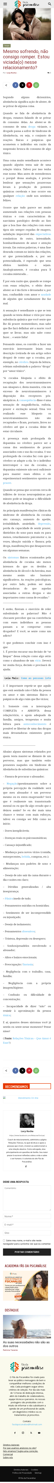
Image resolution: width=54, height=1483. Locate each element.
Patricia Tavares (10, 1350)
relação (20, 195)
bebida (26, 856)
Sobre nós (8, 1457)
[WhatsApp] (36, 85)
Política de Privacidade (22, 1473)
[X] (22, 85)
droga (31, 126)
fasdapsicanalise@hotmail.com (27, 1424)
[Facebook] (15, 85)
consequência (27, 400)
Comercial (8, 1454)
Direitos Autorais (11, 1444)
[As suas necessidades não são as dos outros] (27, 1326)
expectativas (43, 234)
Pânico (9, 898)
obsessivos (28, 931)
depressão (44, 523)
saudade (46, 294)
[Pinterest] (29, 85)
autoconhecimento (34, 724)
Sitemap (38, 1473)
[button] (5, 4)
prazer (7, 482)
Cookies (34, 1469)
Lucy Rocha (11, 73)
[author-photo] (27, 1127)
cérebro (23, 362)
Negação (12, 783)
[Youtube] (39, 1433)
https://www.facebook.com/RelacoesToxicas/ (27, 1135)
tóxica (6, 1015)
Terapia (6, 46)
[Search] (50, 4)
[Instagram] (23, 1433)
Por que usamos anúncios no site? (19, 1448)
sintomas (13, 557)
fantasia (28, 964)
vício (38, 660)
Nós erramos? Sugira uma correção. (20, 1451)
